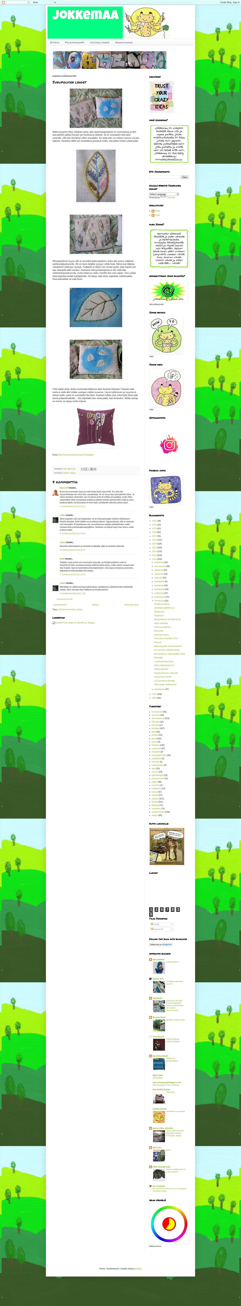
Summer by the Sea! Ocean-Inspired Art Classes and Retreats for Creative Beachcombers (175, 1005)
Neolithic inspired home (175, 1020)
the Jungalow (159, 1186)
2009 (154, 698)
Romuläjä (158, 658)
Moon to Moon (159, 1017)
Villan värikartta (161, 623)
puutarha (156, 785)
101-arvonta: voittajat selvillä (167, 650)
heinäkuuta (159, 581)
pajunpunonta (158, 778)
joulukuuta (159, 562)
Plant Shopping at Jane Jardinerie (166, 1085)
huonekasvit (157, 712)
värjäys (73, 473)
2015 (154, 544)
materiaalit (156, 748)
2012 (154, 555)
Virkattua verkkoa (162, 604)
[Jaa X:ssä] (88, 469)
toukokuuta (159, 589)
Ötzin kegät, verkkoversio (165, 684)
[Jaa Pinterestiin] (95, 469)
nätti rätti (157, 1147)
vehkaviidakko (124, 42)
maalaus (155, 745)
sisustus (155, 798)
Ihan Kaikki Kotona (161, 1089)
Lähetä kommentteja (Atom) (70, 609)
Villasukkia (170, 1092)
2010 (154, 694)
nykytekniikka (158, 765)
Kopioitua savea (161, 635)
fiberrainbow (158, 959)
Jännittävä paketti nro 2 (164, 608)
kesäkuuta (159, 585)
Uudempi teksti (60, 605)
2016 (154, 540)
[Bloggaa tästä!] (85, 469)
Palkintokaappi (74, 42)
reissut (155, 792)
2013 (154, 551)
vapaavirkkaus (158, 812)
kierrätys (155, 728)
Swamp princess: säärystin (166, 673)
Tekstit (156, 924)
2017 (154, 536)
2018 (154, 532)
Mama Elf (64, 488)
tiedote (155, 802)
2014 (154, 547)
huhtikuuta (159, 593)
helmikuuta (159, 601)
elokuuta (158, 578)
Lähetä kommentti (64, 599)
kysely (154, 742)
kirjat (154, 732)
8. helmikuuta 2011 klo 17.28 (72, 593)
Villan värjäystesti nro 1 (164, 665)
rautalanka (156, 788)
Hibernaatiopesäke (161, 1167)
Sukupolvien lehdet (162, 677)
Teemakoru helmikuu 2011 (166, 638)
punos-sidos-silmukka (163, 1128)
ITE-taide (156, 722)
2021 (154, 521)
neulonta (156, 762)
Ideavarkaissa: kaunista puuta (167, 619)
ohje (154, 768)
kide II (168, 1150)
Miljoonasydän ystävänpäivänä (168, 646)
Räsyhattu (158, 631)
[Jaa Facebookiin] (91, 469)
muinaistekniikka (159, 755)
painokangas (157, 775)
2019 (154, 528)
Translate (171, 197)
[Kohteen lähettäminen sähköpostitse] (82, 469)
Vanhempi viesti (131, 605)
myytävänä (156, 758)
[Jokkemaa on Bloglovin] (161, 945)
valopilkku (156, 808)
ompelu (155, 772)
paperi (154, 782)
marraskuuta (160, 566)
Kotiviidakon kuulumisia (175, 1111)
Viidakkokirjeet (160, 1109)
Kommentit (158, 929)
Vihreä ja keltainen (162, 627)
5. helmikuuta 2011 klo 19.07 (72, 550)
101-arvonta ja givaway (164, 681)
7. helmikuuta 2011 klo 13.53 (72, 574)
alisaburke (157, 998)
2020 (154, 525)
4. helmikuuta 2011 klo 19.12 (72, 506)
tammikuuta (159, 689)
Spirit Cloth (158, 1075)
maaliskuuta (160, 597)
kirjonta (66, 473)
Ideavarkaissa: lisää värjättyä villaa (169, 654)
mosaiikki (156, 752)
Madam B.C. (158, 979)
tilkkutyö (155, 805)
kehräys (155, 725)
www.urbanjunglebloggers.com (167, 1082)
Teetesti (157, 642)
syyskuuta (159, 574)
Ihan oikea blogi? (160, 1056)
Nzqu (62, 559)
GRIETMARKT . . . (173, 962)
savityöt (155, 795)
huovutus (156, 715)
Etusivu (54, 42)
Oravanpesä (158, 1037)
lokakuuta (159, 570)
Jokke (63, 515)
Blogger (138, 1269)
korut (154, 738)
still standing (157, 1078)
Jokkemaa (85, 16)
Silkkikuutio (159, 612)
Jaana (63, 542)
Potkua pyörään (161, 669)
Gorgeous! (158, 615)
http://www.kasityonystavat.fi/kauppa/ (76, 455)
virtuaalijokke (99, 42)
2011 (154, 559)
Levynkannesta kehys (163, 661)
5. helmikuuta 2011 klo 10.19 (72, 533)
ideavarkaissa (158, 718)
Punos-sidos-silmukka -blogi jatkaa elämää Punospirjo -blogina (175, 1133)
